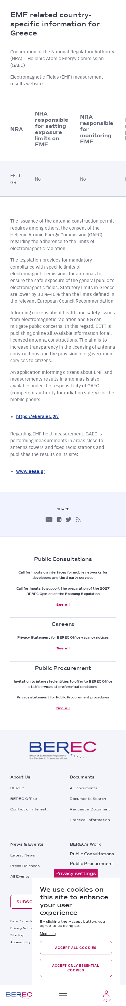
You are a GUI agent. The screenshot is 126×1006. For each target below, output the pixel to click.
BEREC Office (23, 799)
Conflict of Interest (28, 809)
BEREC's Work (85, 844)
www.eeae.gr (30, 471)
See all (62, 605)
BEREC (17, 788)
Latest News (22, 855)
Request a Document (90, 809)
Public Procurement (91, 863)
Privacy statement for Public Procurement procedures (63, 697)
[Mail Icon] (48, 519)
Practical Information (90, 820)
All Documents (83, 788)
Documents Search (88, 799)
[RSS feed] (78, 519)
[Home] (19, 995)
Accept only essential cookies (75, 968)
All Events (19, 876)
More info (48, 934)
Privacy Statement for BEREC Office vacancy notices (63, 637)
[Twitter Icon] (68, 519)
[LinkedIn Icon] (59, 519)
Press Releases (25, 866)
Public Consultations (92, 853)
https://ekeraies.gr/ (37, 416)
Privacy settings (75, 873)
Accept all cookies (75, 947)
